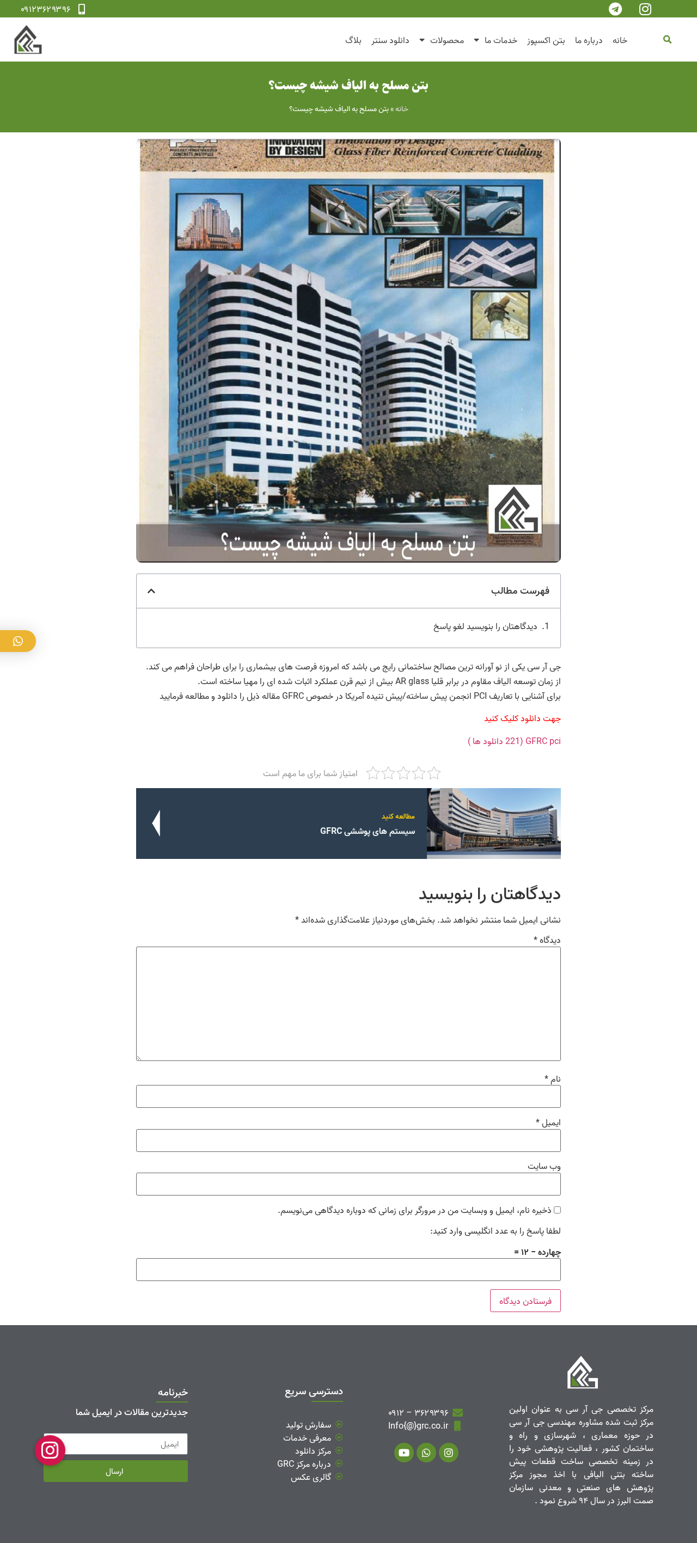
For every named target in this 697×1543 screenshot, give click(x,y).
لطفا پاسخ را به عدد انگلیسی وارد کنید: (495, 1230)
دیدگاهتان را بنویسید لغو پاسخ (485, 625)
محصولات (447, 39)
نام (553, 1078)
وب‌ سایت (544, 1165)
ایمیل (548, 1122)
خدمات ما (501, 39)
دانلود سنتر (390, 39)
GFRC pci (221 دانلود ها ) (514, 740)
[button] (667, 39)
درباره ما (589, 39)
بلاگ (353, 39)
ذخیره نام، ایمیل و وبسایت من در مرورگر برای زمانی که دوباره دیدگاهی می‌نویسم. (415, 1209)
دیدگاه (547, 939)
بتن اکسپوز (546, 39)
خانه (620, 39)
